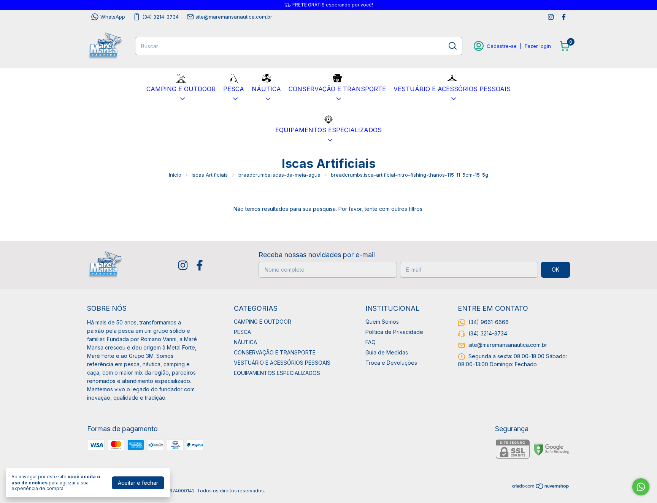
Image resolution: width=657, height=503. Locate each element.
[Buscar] (452, 45)
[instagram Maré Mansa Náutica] (550, 17)
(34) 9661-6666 (488, 322)
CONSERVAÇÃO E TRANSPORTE (337, 89)
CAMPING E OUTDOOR (181, 89)
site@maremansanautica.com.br (233, 17)
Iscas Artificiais (210, 175)
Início (175, 175)
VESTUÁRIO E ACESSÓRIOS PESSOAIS (452, 89)
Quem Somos (382, 321)
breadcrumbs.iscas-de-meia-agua (279, 175)
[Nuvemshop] (541, 487)
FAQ (370, 342)
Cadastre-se (502, 46)
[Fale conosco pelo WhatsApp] (640, 486)
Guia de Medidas (386, 352)
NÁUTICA (266, 89)
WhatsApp (112, 17)
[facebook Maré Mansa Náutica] (563, 17)
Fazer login (538, 46)
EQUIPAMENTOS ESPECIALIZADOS (328, 130)
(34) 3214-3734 (160, 17)
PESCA (233, 89)
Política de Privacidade (394, 332)
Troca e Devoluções (391, 362)
